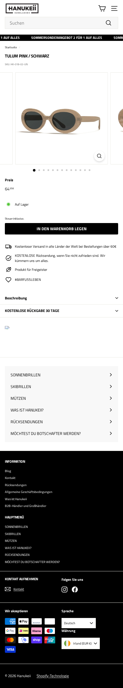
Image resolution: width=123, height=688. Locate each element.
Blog (8, 471)
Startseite (11, 47)
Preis (9, 180)
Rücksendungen (16, 485)
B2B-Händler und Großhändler (25, 506)
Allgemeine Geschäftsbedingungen (28, 492)
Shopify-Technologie (53, 676)
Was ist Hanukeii (16, 499)
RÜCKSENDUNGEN (17, 554)
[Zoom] (99, 156)
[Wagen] (102, 8)
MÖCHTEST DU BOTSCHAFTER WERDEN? (32, 562)
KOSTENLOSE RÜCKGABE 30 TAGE (32, 310)
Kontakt (10, 478)
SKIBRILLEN (13, 534)
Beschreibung (16, 298)
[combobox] (61, 23)
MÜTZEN (11, 540)
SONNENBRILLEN (16, 526)
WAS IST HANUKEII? (18, 548)
